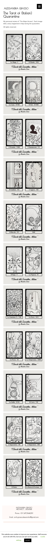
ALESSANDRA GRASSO (16, 8)
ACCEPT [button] (27, 540)
